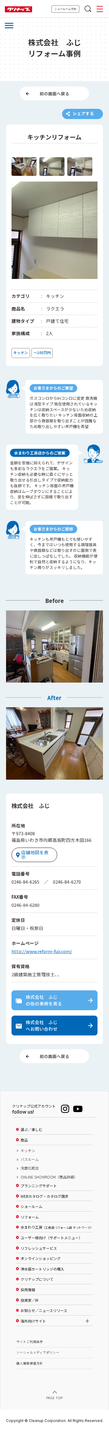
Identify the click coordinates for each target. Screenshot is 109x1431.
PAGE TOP (54, 1397)
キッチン (28, 1150)
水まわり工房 (56, 1227)
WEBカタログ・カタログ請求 (44, 1196)
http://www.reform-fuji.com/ (42, 951)
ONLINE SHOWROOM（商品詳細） (49, 1177)
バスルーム (30, 1159)
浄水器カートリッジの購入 (42, 1269)
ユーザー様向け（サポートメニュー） (51, 1237)
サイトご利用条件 (29, 1341)
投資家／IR (29, 1300)
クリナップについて (37, 1279)
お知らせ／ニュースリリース (44, 1310)
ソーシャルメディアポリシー (37, 1352)
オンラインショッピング (41, 1258)
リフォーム (30, 1217)
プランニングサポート (39, 1185)
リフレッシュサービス (39, 1248)
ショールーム (31, 1206)
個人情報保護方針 (29, 1363)
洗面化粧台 (30, 1168)
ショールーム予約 (65, 9)
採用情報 (28, 1289)
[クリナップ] (18, 9)
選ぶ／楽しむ (31, 1129)
